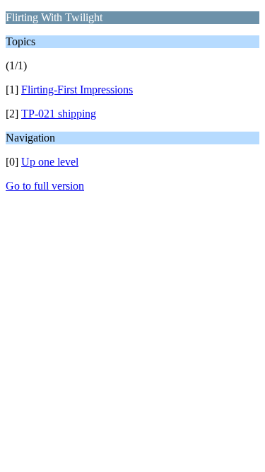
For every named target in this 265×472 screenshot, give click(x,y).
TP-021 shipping (58, 114)
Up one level (49, 162)
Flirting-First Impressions (77, 90)
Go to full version (45, 186)
